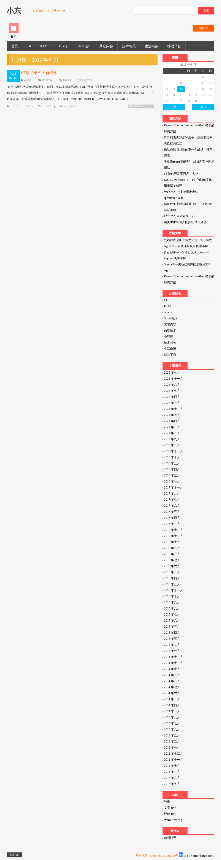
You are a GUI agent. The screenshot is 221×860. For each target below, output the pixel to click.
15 (181, 89)
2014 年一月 (172, 711)
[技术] (14, 31)
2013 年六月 (172, 729)
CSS (30, 106)
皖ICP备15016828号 (164, 855)
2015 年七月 (172, 614)
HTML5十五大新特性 (39, 73)
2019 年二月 (172, 445)
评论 (170, 814)
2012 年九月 (172, 771)
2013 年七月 (172, 723)
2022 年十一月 (173, 378)
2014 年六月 (172, 693)
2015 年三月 (172, 638)
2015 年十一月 (173, 590)
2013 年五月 (172, 735)
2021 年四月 (172, 421)
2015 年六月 (172, 620)
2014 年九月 (172, 675)
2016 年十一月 (173, 536)
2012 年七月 (172, 783)
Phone (62, 106)
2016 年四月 (172, 578)
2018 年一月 (172, 481)
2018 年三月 (172, 475)
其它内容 (106, 46)
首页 (14, 46)
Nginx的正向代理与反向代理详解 (186, 246)
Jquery (63, 46)
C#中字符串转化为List (178, 216)
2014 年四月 (172, 705)
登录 (167, 801)
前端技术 (170, 330)
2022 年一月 (172, 403)
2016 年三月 (172, 584)
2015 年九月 (172, 602)
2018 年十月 (172, 457)
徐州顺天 (170, 837)
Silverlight (83, 46)
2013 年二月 (172, 741)
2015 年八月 (172, 608)
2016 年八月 (172, 554)
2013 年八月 (172, 717)
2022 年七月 (172, 390)
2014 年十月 (172, 669)
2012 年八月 (172, 777)
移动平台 (174, 46)
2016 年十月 (172, 542)
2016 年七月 (172, 560)
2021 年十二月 (173, 409)
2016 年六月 (172, 566)
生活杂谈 (151, 46)
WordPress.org (173, 820)
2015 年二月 (172, 644)
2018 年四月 (172, 469)
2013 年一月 (172, 747)
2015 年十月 (172, 596)
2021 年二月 (172, 433)
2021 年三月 (172, 427)
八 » (203, 107)
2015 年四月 (172, 632)
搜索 (206, 10)
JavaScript (51, 106)
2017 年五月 (172, 511)
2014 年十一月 (173, 663)
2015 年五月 (172, 626)
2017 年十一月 (173, 487)
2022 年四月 (172, 396)
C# (29, 46)
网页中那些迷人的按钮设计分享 (185, 222)
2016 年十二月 (173, 530)
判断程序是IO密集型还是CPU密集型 (188, 240)
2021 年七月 (172, 415)
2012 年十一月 (173, 759)
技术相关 (129, 46)
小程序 (168, 336)
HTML (45, 46)
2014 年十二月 (173, 656)
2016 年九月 (172, 548)
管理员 (28, 80)
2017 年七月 (172, 499)
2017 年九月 (172, 493)
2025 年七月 (172, 372)
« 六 (173, 107)
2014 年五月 (172, 699)
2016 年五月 (172, 572)
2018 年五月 (172, 463)
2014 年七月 (172, 687)
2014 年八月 (172, 681)
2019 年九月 (172, 439)
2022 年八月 (172, 384)
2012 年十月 (172, 765)
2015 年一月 (172, 650)
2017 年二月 (172, 523)
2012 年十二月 (173, 753)
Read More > (138, 106)
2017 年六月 (172, 505)
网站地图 (142, 855)
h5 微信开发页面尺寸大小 (181, 173)
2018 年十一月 (173, 451)
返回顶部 (14, 854)
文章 (170, 807)
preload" (72, 106)
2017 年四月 (172, 517)
